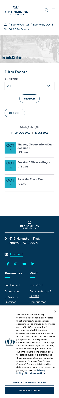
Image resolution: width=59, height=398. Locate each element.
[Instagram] (15, 264)
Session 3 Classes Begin (33, 162)
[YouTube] (24, 264)
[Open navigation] (53, 10)
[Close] (55, 311)
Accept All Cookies (29, 390)
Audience (11, 79)
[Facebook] (8, 264)
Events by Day (42, 24)
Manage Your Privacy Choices (29, 382)
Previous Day (20, 133)
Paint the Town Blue (30, 179)
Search (14, 113)
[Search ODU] (46, 10)
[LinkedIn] (32, 264)
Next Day (41, 133)
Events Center (20, 24)
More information (35, 373)
